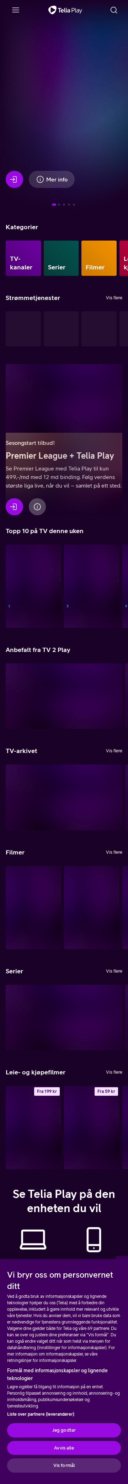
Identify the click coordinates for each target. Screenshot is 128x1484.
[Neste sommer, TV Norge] (33, 586)
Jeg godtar (64, 1430)
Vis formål (64, 1465)
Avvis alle (64, 1448)
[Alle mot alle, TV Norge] (91, 586)
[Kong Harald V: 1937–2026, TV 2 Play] (33, 907)
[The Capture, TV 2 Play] (64, 696)
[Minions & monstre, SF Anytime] (33, 1127)
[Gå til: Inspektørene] (59, 205)
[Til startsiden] (65, 10)
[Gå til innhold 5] (74, 205)
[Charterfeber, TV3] (64, 797)
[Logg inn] (14, 179)
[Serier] (61, 258)
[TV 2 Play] (99, 329)
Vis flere (114, 297)
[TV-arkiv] (23, 329)
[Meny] (15, 10)
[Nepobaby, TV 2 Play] (64, 1018)
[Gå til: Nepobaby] (64, 205)
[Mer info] (37, 506)
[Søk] (113, 10)
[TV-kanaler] (23, 258)
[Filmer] (99, 258)
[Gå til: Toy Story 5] (69, 205)
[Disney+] (61, 329)
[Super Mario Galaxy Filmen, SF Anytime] (91, 1127)
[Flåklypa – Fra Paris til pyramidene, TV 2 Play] (91, 907)
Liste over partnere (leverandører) (40, 1414)
